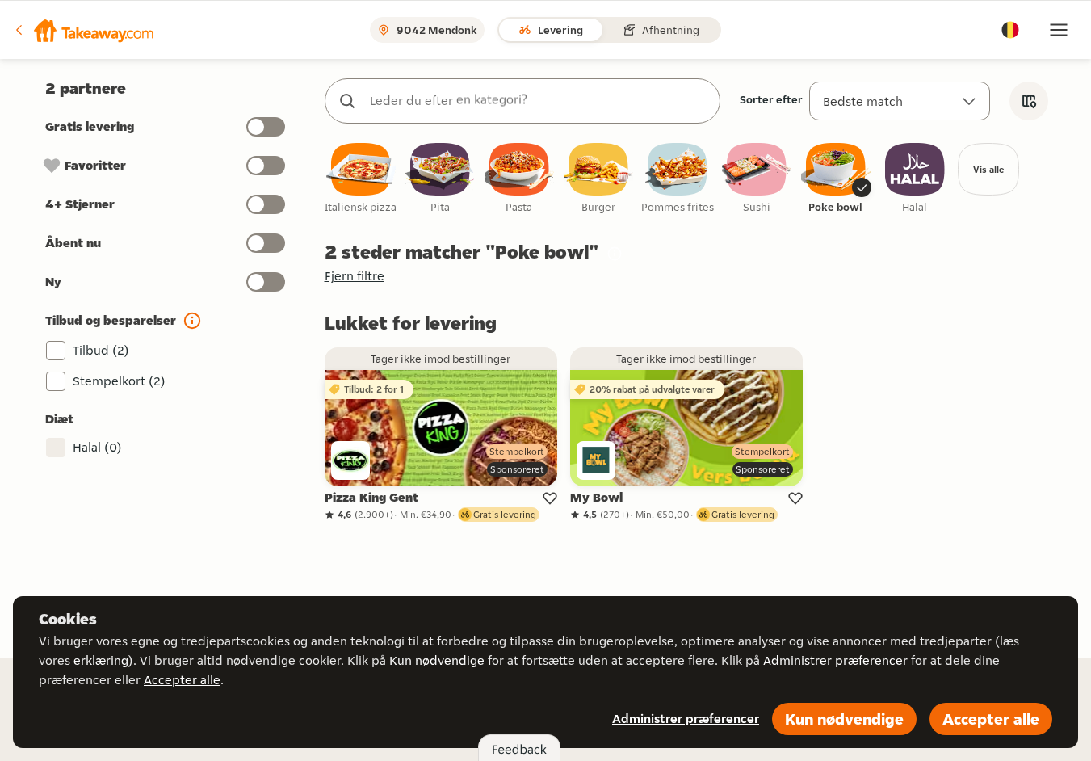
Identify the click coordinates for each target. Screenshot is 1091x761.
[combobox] (538, 101)
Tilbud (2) (101, 350)
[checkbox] (361, 179)
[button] (83, 30)
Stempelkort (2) (119, 380)
